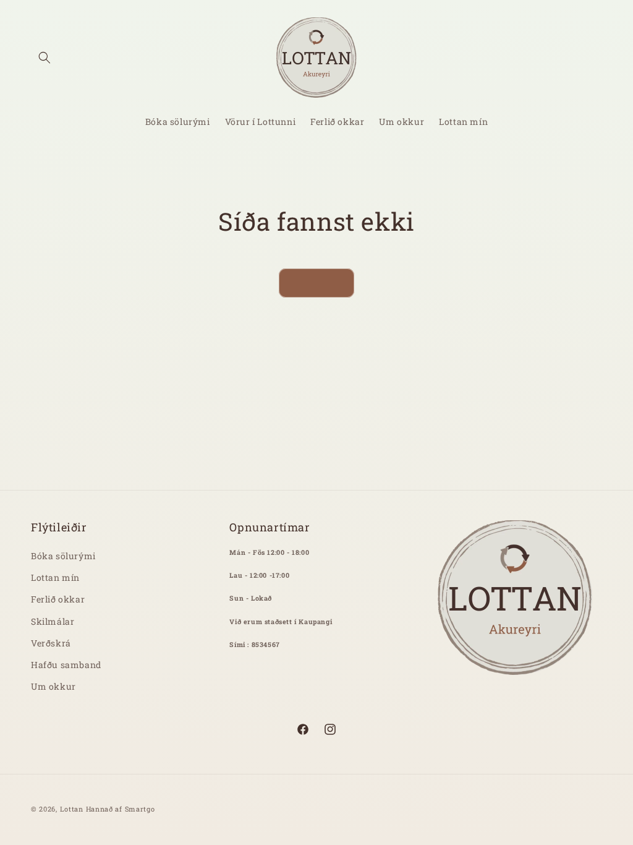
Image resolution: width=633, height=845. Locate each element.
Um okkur (53, 686)
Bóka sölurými (63, 556)
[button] (44, 57)
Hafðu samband (66, 665)
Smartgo (140, 808)
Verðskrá (51, 643)
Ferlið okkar (58, 599)
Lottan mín (55, 577)
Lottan (71, 808)
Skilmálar (52, 621)
